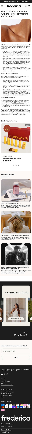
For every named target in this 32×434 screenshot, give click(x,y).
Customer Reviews (5, 381)
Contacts (3, 397)
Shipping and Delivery (6, 393)
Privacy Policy (4, 431)
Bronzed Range (22, 114)
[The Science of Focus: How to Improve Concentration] (16, 222)
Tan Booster (16, 90)
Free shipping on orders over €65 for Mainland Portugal (16, 1)
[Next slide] (27, 293)
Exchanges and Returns (6, 395)
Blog (2, 383)
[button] (18, 165)
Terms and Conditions (6, 430)
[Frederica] (14, 6)
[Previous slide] (23, 293)
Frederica (11, 424)
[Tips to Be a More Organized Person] (16, 190)
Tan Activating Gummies (18, 102)
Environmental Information (7, 384)
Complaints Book (5, 432)
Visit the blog (4, 177)
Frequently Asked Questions (7, 392)
